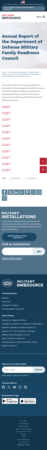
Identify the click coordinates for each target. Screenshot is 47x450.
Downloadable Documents (13, 309)
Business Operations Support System (17, 327)
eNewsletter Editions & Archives (15, 375)
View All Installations (11, 258)
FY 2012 (5, 151)
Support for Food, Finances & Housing (18, 331)
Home (4, 72)
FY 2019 (5, 106)
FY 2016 (5, 126)
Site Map (23, 421)
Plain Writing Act (23, 439)
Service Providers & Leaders (17, 72)
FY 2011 (5, 157)
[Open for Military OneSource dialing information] (43, 161)
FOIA (23, 437)
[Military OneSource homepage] (11, 16)
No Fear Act (23, 442)
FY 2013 (5, 144)
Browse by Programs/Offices (14, 320)
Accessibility (23, 424)
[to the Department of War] (23, 2)
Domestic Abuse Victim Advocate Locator (19, 342)
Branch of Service (9, 346)
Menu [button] (39, 17)
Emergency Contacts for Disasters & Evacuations (22, 324)
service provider (31, 178)
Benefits (5, 298)
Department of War (23, 431)
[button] (23, 8)
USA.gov (23, 434)
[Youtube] (14, 387)
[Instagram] (20, 387)
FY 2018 (5, 113)
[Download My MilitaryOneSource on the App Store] (28, 401)
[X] (9, 387)
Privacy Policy (24, 426)
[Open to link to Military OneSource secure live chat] (43, 169)
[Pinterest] (25, 387)
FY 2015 (5, 132)
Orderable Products (10, 305)
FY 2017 (5, 119)
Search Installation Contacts (17, 237)
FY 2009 (5, 170)
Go (39, 251)
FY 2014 (5, 138)
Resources (6, 302)
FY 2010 (5, 163)
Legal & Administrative (23, 429)
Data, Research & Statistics (13, 338)
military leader (15, 178)
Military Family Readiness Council (16, 335)
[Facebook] (3, 387)
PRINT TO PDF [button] (4, 198)
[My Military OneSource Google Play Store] (10, 401)
